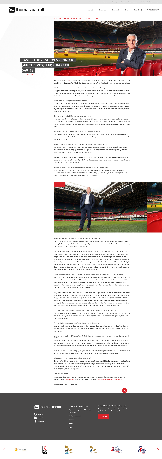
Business (102, 10)
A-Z (96, 2)
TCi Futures (104, 2)
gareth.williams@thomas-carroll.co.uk (109, 380)
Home (90, 2)
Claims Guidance (133, 2)
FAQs (70, 427)
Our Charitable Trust (146, 2)
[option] (100, 207)
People (71, 424)
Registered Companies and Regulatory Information (80, 411)
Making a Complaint (75, 416)
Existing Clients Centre (118, 2)
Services (71, 420)
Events (157, 2)
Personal (115, 10)
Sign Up (104, 416)
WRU (71, 80)
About (91, 10)
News (127, 10)
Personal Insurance (71, 385)
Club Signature (70, 380)
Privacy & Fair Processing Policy (78, 406)
